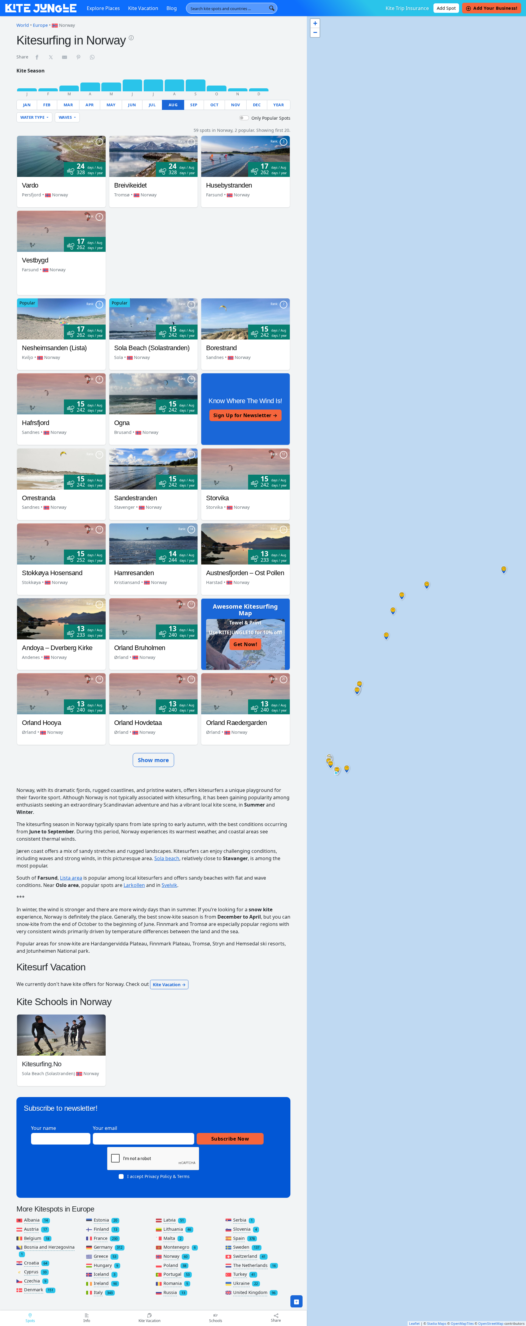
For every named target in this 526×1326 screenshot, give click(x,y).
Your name (43, 1128)
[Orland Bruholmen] (153, 618)
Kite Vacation (143, 8)
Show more (153, 760)
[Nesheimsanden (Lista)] (61, 318)
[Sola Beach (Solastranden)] (153, 318)
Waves (66, 117)
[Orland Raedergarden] (245, 693)
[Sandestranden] (153, 468)
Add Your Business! (495, 8)
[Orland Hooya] (61, 693)
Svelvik (169, 885)
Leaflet (414, 1323)
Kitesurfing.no (41, 1064)
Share (276, 1320)
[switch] (244, 117)
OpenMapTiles (462, 1323)
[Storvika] (245, 468)
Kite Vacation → (169, 984)
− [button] (315, 32)
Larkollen (134, 885)
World (22, 25)
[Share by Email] (65, 57)
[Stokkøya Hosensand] (61, 543)
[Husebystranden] (245, 156)
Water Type (33, 117)
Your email (105, 1128)
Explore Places (103, 8)
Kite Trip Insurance (407, 8)
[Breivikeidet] (153, 156)
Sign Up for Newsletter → (245, 415)
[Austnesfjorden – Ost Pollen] (245, 543)
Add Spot (446, 8)
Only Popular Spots (270, 118)
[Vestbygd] (61, 230)
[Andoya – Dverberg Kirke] (61, 618)
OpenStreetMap (490, 1323)
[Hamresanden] (153, 543)
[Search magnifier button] (272, 8)
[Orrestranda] (61, 468)
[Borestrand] (245, 318)
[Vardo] (61, 156)
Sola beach (166, 858)
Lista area (71, 877)
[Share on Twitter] (51, 57)
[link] (131, 37)
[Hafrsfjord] (61, 393)
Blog (172, 8)
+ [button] (315, 23)
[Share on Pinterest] (79, 57)
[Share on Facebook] (37, 57)
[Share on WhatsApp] (92, 57)
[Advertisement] (198, 253)
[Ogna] (153, 393)
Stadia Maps (436, 1323)
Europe (40, 25)
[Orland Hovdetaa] (153, 693)
